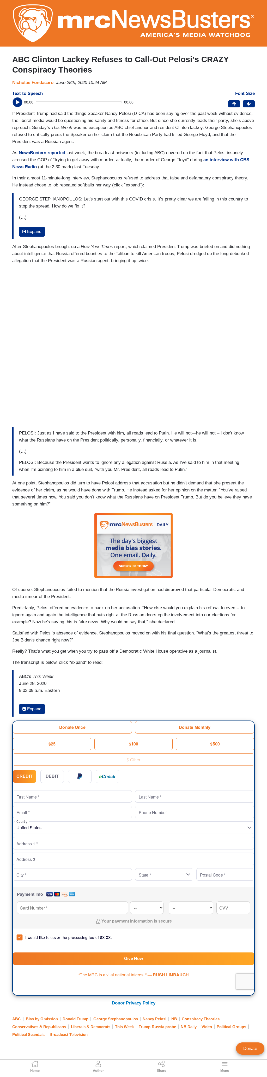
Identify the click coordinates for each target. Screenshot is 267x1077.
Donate (250, 1048)
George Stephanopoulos (115, 1019)
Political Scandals (28, 1034)
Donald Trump (75, 1019)
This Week (124, 1026)
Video (207, 1026)
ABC (16, 1019)
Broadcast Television (69, 1034)
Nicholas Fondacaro (32, 82)
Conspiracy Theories (201, 1019)
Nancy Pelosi (154, 1019)
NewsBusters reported (42, 152)
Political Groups (231, 1026)
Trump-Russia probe (157, 1026)
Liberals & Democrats (90, 1026)
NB (174, 1019)
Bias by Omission (42, 1019)
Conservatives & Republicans (39, 1026)
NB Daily (189, 1026)
